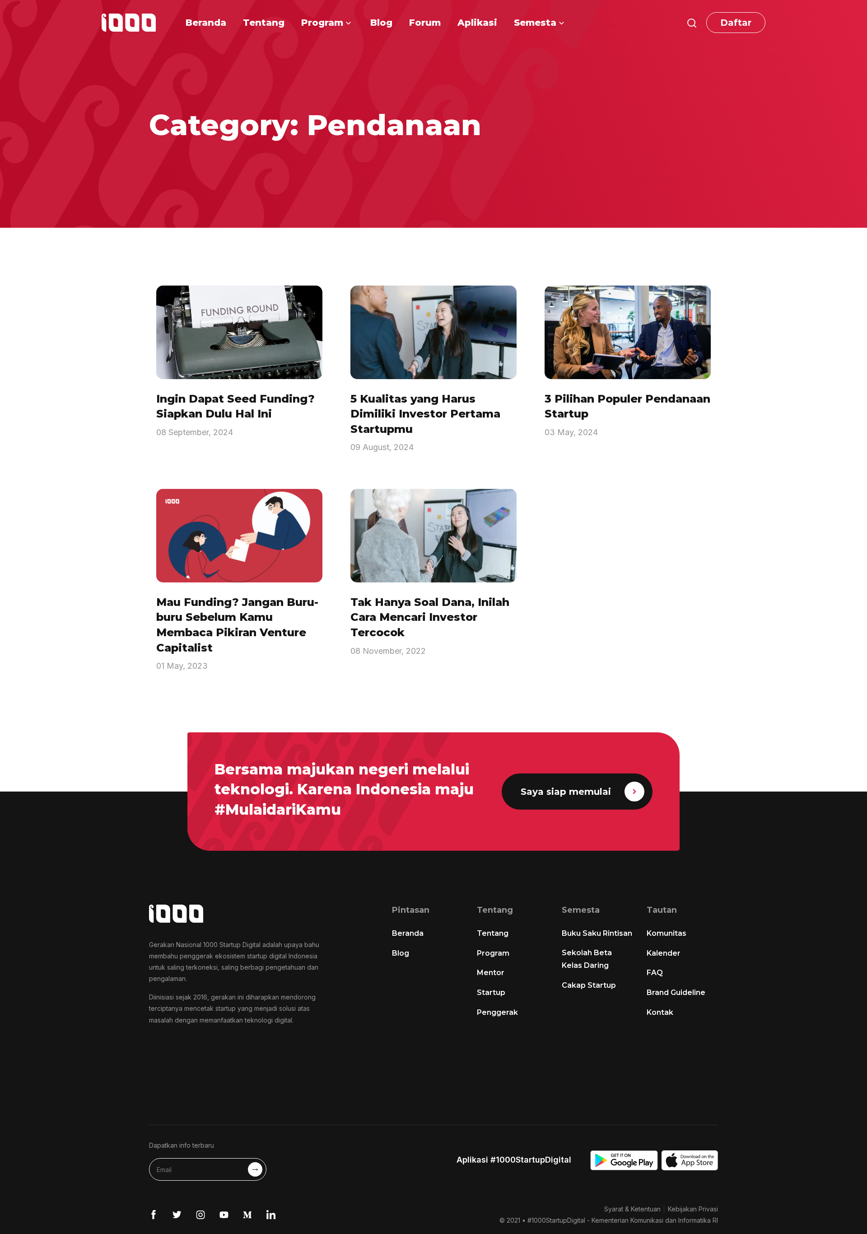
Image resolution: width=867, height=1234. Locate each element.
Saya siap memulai (566, 791)
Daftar (735, 22)
